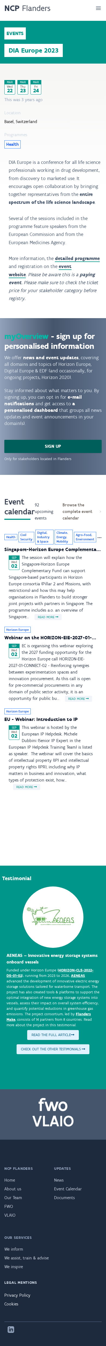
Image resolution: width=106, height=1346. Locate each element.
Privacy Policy (17, 1295)
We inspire (13, 1266)
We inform (13, 1249)
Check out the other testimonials (51, 1049)
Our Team (13, 1197)
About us (12, 1188)
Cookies (11, 1304)
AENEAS (78, 975)
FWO (8, 1206)
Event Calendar (68, 1188)
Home (9, 1180)
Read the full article (51, 1035)
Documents (64, 1197)
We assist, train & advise (26, 1258)
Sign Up (53, 446)
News (59, 1180)
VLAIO (9, 1215)
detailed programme (77, 258)
